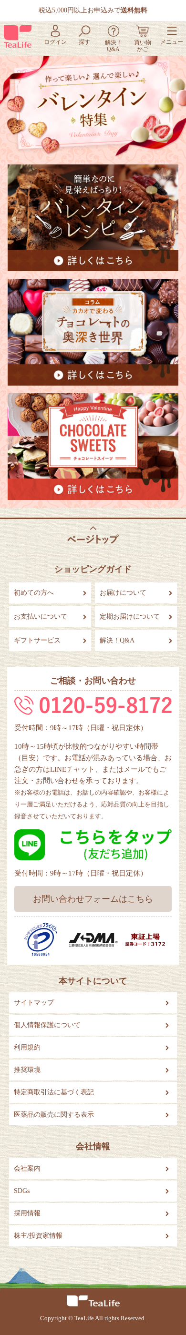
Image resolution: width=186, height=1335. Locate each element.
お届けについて (123, 592)
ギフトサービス (37, 640)
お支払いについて (40, 616)
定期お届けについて (130, 616)
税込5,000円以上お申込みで (93, 10)
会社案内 (27, 1168)
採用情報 (27, 1213)
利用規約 (27, 1047)
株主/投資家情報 (38, 1235)
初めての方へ (34, 592)
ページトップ (93, 534)
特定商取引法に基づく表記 (54, 1092)
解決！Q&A (117, 640)
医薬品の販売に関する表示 (54, 1114)
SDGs (22, 1190)
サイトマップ (34, 1002)
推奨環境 (27, 1069)
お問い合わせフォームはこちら (93, 899)
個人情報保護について (47, 1025)
